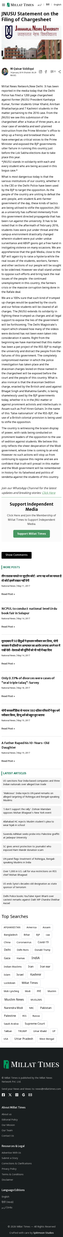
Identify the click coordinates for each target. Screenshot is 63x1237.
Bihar (27, 935)
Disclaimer (7, 1180)
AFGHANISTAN (12, 927)
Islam (7, 975)
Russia (36, 1016)
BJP (38, 935)
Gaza (7, 958)
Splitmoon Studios (43, 1233)
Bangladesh (10, 935)
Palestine (10, 1016)
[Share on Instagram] (40, 72)
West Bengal (46, 1039)
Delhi (7, 950)
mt (39, 991)
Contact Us (8, 1136)
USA (6, 1039)
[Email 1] (30, 1094)
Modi (27, 991)
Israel (20, 975)
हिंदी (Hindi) (7, 1202)
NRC (31, 1008)
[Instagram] (16, 1094)
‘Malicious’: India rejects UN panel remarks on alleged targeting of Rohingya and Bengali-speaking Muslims (31, 797)
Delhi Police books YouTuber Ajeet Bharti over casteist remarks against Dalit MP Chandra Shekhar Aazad (31, 900)
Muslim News (14, 1000)
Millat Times (30, 983)
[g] (23, 1094)
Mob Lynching (11, 991)
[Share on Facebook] (45, 72)
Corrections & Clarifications (17, 1163)
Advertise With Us (11, 1153)
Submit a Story (10, 1158)
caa (48, 935)
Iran (30, 967)
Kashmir (35, 975)
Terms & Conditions (13, 1174)
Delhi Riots (23, 950)
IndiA (36, 958)
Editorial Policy (10, 1119)
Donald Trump (42, 950)
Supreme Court (35, 1024)
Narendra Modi (13, 1008)
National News (8, 586)
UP (53, 1031)
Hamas (21, 958)
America (31, 927)
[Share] (59, 72)
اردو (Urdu (7, 1207)
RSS (24, 1016)
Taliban (8, 1031)
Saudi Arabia (11, 1024)
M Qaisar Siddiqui (22, 68)
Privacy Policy (9, 1169)
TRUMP (22, 1031)
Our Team (7, 1130)
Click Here (48, 493)
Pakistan (46, 1008)
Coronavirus (24, 942)
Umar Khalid (40, 1031)
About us (7, 1114)
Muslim (52, 991)
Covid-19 (43, 942)
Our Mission (8, 1125)
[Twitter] (10, 1094)
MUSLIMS (36, 1000)
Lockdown (9, 983)
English (5, 1197)
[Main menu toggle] (4, 5)
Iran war (45, 967)
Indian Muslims (13, 967)
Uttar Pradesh (23, 1039)
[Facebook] (3, 1094)
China (7, 942)
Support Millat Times (31, 534)
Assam (46, 927)
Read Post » (8, 594)
